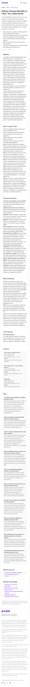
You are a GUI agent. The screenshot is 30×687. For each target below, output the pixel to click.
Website (6, 358)
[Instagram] (5, 683)
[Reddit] (10, 683)
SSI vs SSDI (7, 586)
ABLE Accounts (8, 589)
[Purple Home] (5, 3)
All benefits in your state (11, 584)
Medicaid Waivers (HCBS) (11, 588)
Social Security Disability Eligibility (13, 572)
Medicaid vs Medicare (10, 594)
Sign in (24, 2)
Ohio (8, 7)
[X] (7, 683)
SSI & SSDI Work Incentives (11, 596)
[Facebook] (2, 683)
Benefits (3, 7)
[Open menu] (21, 2)
